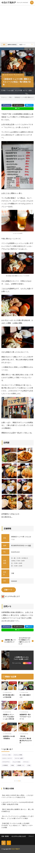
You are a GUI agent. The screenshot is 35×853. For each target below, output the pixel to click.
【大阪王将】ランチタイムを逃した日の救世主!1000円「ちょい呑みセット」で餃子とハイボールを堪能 (17, 825)
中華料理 (14, 682)
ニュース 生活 (17, 762)
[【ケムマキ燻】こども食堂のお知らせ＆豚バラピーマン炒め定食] (24, 486)
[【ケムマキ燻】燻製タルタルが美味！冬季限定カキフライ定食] (24, 470)
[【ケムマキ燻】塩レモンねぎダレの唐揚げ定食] (9, 502)
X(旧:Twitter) (19, 105)
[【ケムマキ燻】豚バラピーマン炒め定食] (9, 486)
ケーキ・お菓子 (20, 758)
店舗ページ (8, 590)
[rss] (9, 843)
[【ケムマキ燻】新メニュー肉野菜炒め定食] (24, 502)
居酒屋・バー (13, 724)
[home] (3, 843)
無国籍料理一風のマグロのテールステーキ (25, 717)
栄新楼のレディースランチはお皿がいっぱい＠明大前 (8, 717)
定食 (30, 90)
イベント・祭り (7, 755)
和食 (4, 90)
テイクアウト (7, 762)
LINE (18, 108)
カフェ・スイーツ (8, 758)
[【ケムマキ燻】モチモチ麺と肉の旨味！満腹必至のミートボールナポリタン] (24, 455)
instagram (14, 581)
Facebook (7, 105)
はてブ (30, 105)
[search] (32, 44)
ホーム (5, 97)
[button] (2, 776)
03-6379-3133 (15, 552)
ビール (25, 90)
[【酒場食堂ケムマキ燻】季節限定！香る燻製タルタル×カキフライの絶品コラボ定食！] (9, 470)
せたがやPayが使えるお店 (18, 836)
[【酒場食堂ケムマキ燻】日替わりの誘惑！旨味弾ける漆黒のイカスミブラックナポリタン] (9, 455)
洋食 (29, 765)
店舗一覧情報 (5, 836)
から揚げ (11, 90)
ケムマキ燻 (19, 90)
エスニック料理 (19, 755)
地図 (29, 545)
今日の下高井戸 (14, 3)
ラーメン (27, 762)
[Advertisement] (17, 23)
